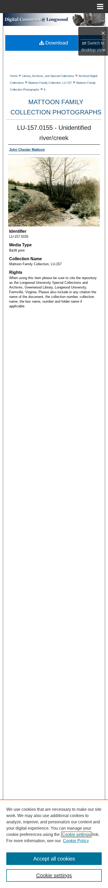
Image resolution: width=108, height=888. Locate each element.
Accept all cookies (54, 859)
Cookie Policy (76, 841)
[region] (54, 844)
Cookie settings (76, 834)
